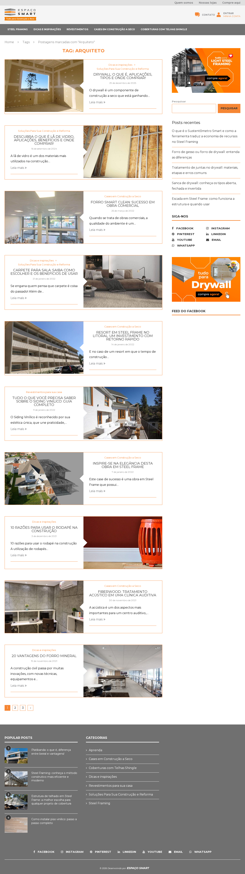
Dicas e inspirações (47, 29)
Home (9, 42)
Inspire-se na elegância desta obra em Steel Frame (123, 465)
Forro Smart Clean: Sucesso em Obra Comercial (123, 204)
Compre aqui (231, 2)
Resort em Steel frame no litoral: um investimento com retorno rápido (123, 335)
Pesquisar (179, 101)
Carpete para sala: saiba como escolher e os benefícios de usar (44, 272)
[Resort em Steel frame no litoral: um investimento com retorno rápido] (44, 347)
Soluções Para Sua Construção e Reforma (121, 794)
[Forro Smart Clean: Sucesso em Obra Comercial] (44, 217)
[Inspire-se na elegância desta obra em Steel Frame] (44, 478)
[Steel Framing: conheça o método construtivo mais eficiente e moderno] (16, 779)
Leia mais (96, 102)
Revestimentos (77, 29)
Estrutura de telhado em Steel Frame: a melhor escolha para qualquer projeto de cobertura (51, 799)
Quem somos (183, 2)
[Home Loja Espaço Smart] (20, 19)
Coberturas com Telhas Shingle (164, 29)
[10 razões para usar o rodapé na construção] (122, 543)
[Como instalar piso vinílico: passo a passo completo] (16, 825)
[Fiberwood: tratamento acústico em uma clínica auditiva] (44, 607)
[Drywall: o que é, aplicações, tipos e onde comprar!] (44, 86)
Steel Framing (17, 29)
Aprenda (95, 750)
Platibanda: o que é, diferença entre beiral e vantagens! (51, 751)
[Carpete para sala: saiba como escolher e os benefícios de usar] (122, 281)
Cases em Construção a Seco (114, 29)
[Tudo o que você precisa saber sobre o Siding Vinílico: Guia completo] (122, 413)
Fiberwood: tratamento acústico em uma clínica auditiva (122, 593)
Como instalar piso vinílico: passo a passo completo (54, 821)
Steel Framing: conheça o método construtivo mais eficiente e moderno (54, 776)
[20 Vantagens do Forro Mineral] (122, 671)
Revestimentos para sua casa (110, 785)
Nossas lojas (208, 2)
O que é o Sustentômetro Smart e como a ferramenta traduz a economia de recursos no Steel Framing (204, 136)
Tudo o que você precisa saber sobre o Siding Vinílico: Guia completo (44, 401)
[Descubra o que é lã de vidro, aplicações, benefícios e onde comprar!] (122, 152)
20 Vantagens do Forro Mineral (44, 656)
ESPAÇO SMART (137, 868)
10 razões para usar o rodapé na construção (44, 529)
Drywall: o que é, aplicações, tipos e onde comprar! (122, 76)
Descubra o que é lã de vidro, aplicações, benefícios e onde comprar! (44, 140)
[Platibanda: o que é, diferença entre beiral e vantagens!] (16, 755)
